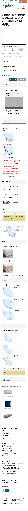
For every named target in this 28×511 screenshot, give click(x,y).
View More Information (8, 66)
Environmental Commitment (9, 437)
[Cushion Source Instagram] (9, 468)
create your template (8, 217)
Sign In (9, 2)
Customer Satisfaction (8, 452)
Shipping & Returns (7, 450)
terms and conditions (18, 503)
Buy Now (22, 79)
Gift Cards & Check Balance (9, 453)
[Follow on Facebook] (3, 468)
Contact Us (5, 432)
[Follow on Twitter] (12, 468)
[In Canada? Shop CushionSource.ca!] (6, 488)
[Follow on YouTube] (15, 468)
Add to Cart (13, 79)
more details (16, 186)
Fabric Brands (5, 433)
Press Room (5, 435)
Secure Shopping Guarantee (9, 448)
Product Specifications (9, 70)
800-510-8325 (9, 480)
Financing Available (7, 475)
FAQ (3, 438)
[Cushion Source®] (8, 7)
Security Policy (6, 445)
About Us (4, 430)
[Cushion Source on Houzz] (18, 468)
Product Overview (7, 62)
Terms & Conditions (7, 447)
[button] (22, 9)
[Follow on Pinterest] (6, 468)
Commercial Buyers (7, 455)
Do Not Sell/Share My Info (9, 457)
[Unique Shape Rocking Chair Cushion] (14, 35)
